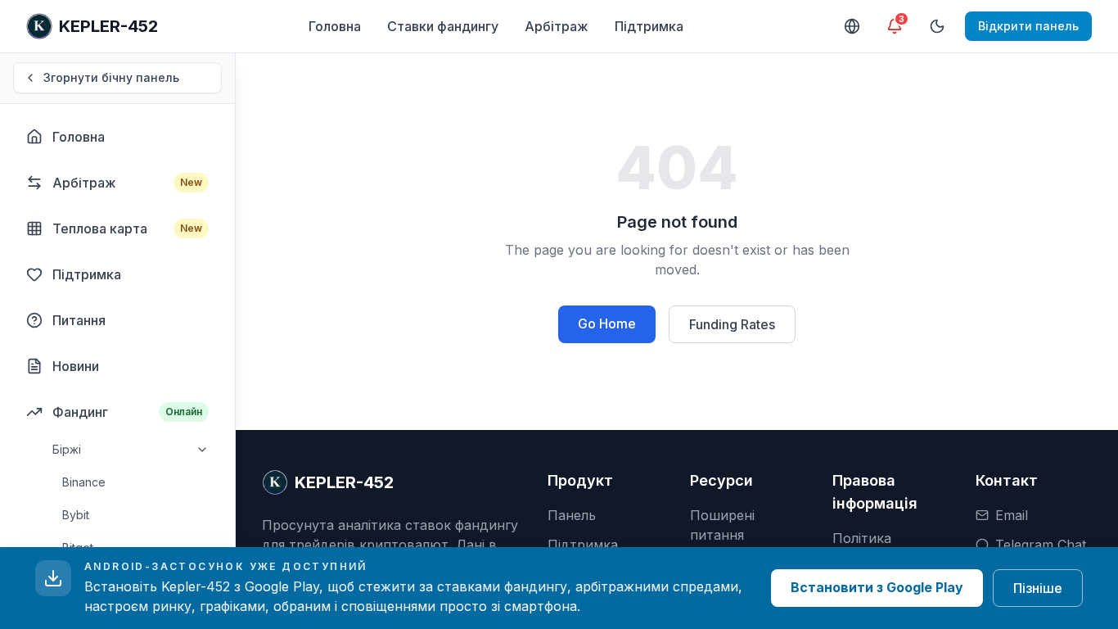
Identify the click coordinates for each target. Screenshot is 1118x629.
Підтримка (649, 26)
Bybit (75, 515)
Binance (84, 482)
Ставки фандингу (442, 26)
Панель (572, 515)
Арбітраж (556, 26)
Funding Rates (732, 324)
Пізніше (1037, 588)
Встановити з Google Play (877, 587)
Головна (335, 26)
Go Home (607, 323)
